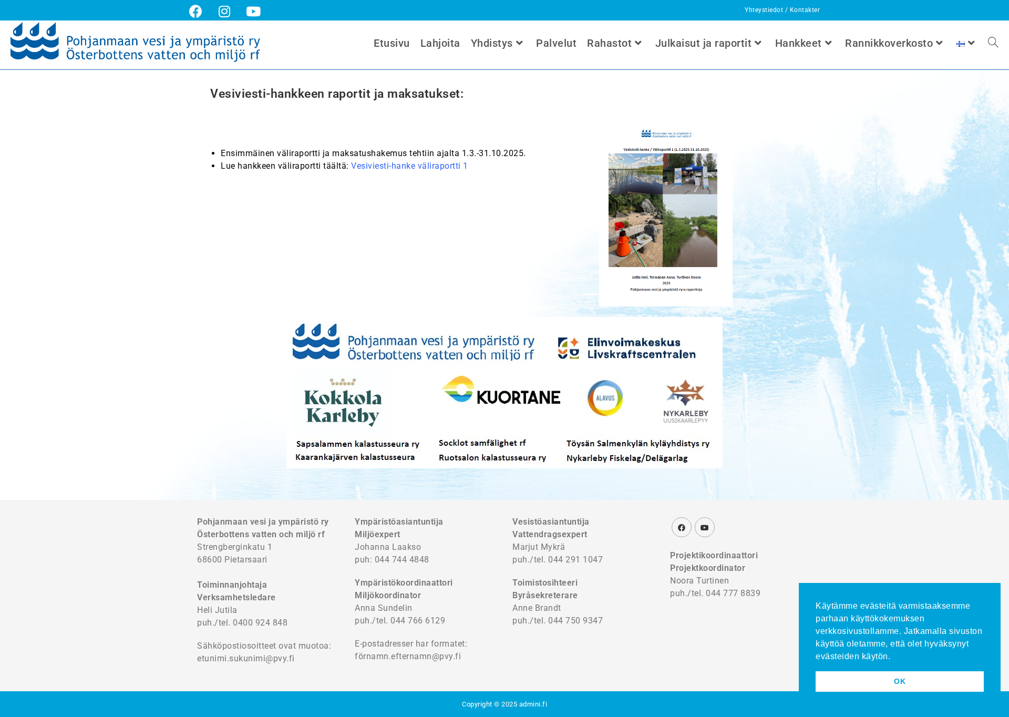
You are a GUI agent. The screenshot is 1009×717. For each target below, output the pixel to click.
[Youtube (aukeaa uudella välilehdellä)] (253, 11)
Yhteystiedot (765, 10)
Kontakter (805, 10)
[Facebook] (682, 527)
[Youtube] (705, 527)
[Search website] (993, 43)
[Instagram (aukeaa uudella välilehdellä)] (225, 11)
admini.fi (533, 704)
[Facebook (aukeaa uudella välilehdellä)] (200, 11)
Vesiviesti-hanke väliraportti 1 (409, 166)
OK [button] (899, 681)
